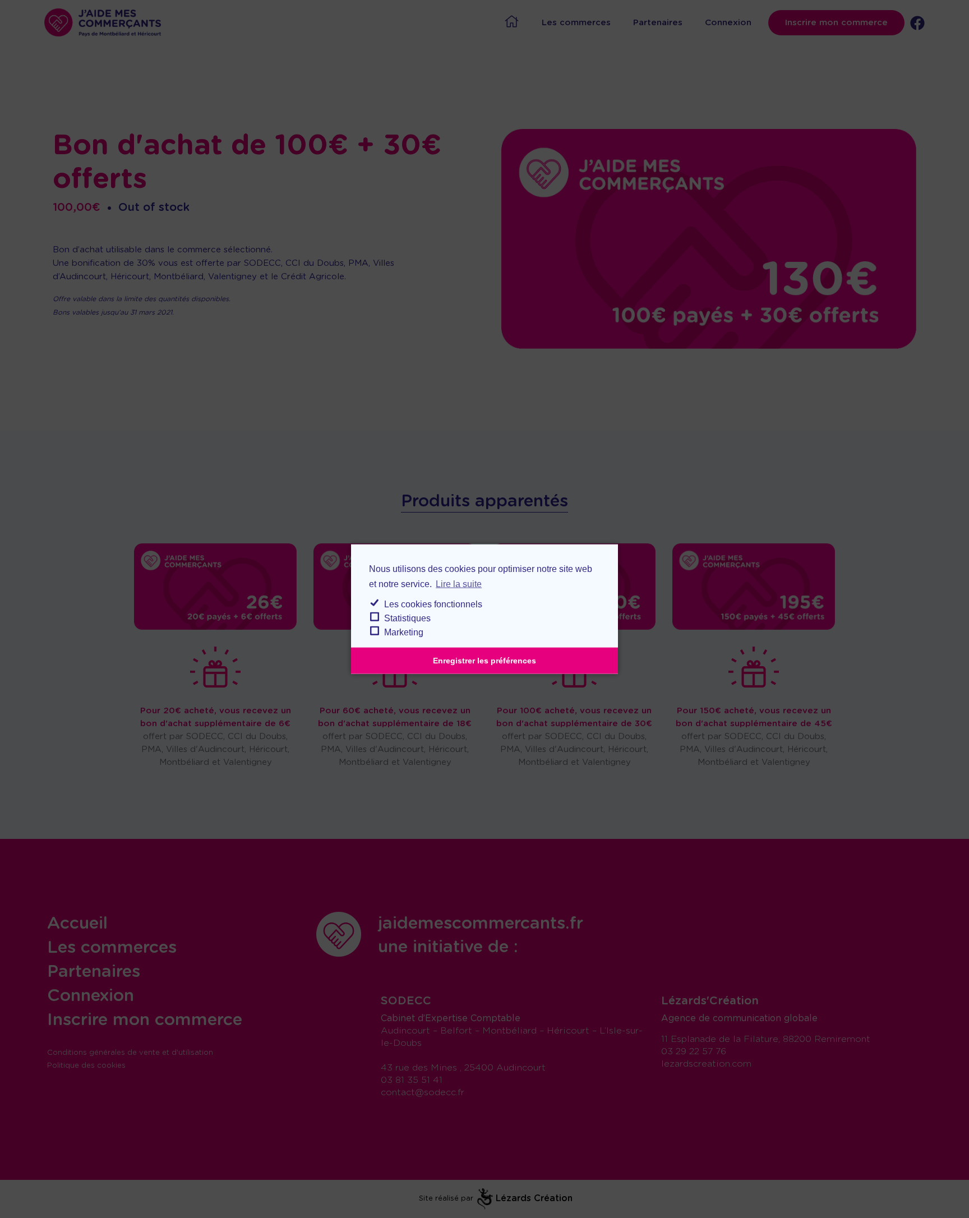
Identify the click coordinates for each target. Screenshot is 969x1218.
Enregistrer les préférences (484, 660)
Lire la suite (459, 584)
